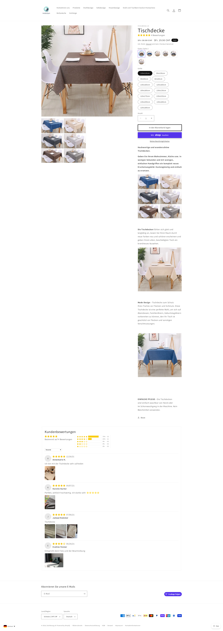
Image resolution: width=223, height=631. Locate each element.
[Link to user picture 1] (50, 473)
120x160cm (161, 84)
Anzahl (140, 113)
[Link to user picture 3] (72, 531)
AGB (103, 625)
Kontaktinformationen (132, 625)
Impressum (119, 625)
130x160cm (145, 84)
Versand (148, 44)
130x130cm (161, 90)
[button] (168, 10)
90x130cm (160, 73)
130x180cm (161, 102)
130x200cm (145, 102)
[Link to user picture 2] (61, 531)
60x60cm (158, 79)
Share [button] (143, 417)
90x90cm (144, 79)
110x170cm (145, 96)
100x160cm (145, 90)
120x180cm (145, 107)
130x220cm (161, 96)
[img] (59, 456)
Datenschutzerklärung (92, 625)
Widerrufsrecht (77, 625)
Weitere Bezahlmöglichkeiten (160, 141)
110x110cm (145, 73)
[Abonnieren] (84, 594)
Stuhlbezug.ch (51, 625)
